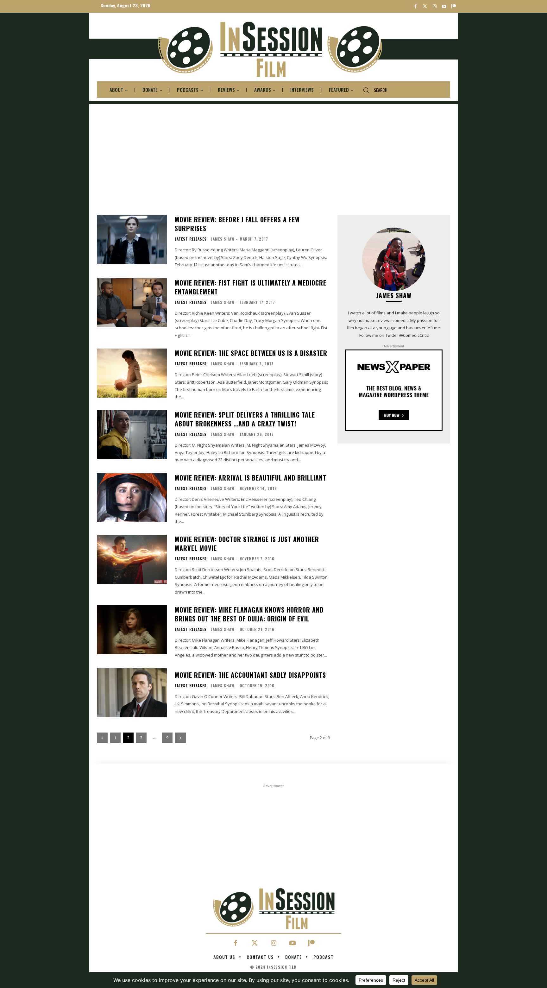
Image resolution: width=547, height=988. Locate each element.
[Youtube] (444, 6)
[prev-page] (102, 738)
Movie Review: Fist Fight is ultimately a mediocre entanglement (250, 287)
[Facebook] (415, 6)
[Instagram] (434, 6)
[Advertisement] (273, 148)
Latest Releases (191, 239)
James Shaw (222, 239)
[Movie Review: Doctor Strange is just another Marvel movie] (132, 559)
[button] (372, 90)
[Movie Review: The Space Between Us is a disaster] (132, 373)
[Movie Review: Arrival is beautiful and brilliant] (132, 497)
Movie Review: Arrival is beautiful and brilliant (250, 477)
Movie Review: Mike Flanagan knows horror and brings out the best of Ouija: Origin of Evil (249, 614)
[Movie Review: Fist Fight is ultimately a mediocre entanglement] (132, 302)
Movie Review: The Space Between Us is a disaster (251, 353)
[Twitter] (425, 6)
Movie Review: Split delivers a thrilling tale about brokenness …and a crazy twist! (245, 419)
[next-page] (180, 738)
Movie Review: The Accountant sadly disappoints (250, 675)
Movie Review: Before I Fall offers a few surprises (237, 224)
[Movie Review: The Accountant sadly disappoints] (132, 692)
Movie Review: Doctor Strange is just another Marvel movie (247, 543)
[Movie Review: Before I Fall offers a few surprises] (132, 239)
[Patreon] (453, 6)
